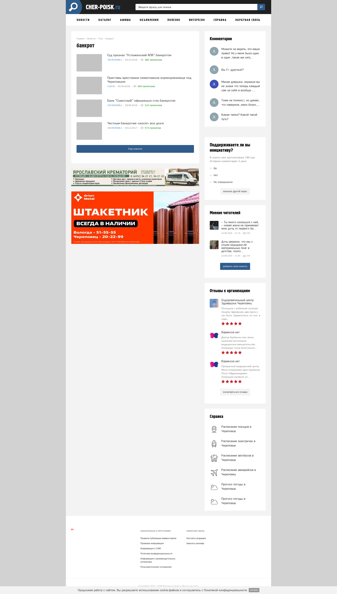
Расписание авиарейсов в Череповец (238, 472)
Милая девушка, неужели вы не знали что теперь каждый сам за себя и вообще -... (240, 86)
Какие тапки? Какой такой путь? (239, 117)
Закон (111, 86)
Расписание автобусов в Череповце (237, 457)
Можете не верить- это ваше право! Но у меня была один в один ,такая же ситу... (240, 53)
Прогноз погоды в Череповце (233, 486)
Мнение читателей (225, 212)
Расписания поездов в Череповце (236, 429)
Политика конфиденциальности (156, 553)
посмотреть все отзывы (235, 392)
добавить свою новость (235, 266)
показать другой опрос (235, 191)
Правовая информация (152, 543)
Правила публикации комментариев (158, 538)
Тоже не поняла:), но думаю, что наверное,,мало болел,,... (240, 102)
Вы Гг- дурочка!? (232, 69)
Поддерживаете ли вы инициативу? (230, 147)
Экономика (115, 59)
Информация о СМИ (150, 548)
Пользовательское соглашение (156, 567)
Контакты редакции (196, 538)
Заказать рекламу (195, 543)
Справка (216, 416)
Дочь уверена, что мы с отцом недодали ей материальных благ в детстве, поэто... (237, 246)
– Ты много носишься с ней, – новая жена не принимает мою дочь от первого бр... (240, 225)
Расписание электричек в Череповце (238, 443)
